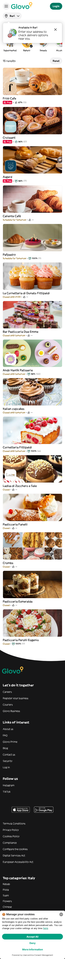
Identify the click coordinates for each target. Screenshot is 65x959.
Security (7, 760)
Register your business (15, 698)
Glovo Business (11, 711)
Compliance (10, 842)
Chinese (7, 906)
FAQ (5, 735)
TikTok (6, 791)
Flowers (7, 901)
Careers (7, 691)
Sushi (6, 895)
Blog (5, 748)
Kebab (6, 884)
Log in (6, 767)
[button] (10, 44)
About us (8, 729)
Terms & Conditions (14, 823)
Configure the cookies (15, 849)
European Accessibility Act (18, 861)
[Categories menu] (6, 6)
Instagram (8, 785)
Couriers (8, 704)
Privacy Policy (11, 829)
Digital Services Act (14, 855)
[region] (32, 44)
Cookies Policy (11, 836)
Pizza (6, 889)
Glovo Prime (10, 741)
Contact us (9, 754)
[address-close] (55, 29)
